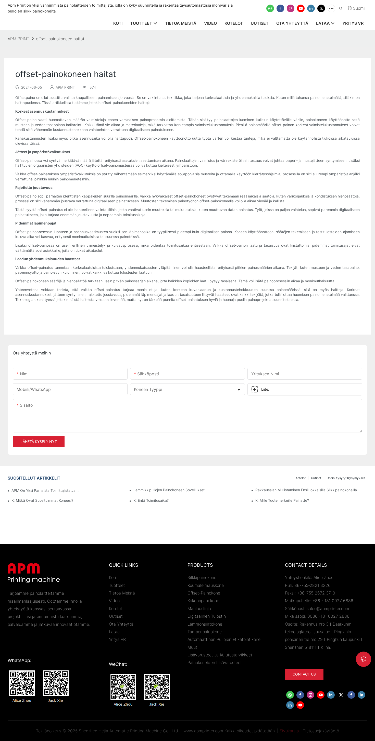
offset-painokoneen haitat (60, 38)
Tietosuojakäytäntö (321, 730)
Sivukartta (289, 730)
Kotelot (300, 478)
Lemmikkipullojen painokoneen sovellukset (169, 490)
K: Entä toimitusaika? (151, 500)
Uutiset (316, 478)
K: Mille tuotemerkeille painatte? (282, 500)
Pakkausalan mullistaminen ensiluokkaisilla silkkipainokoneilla (306, 490)
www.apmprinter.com (203, 730)
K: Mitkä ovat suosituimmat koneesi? (42, 500)
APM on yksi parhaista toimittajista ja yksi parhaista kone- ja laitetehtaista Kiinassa (46, 490)
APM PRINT (18, 38)
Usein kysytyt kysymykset (346, 478)
